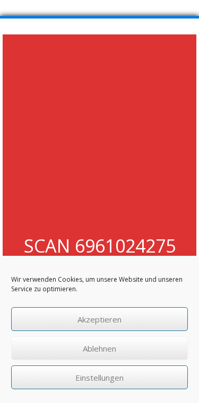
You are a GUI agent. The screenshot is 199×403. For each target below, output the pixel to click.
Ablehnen (99, 348)
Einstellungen (99, 377)
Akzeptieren (99, 319)
